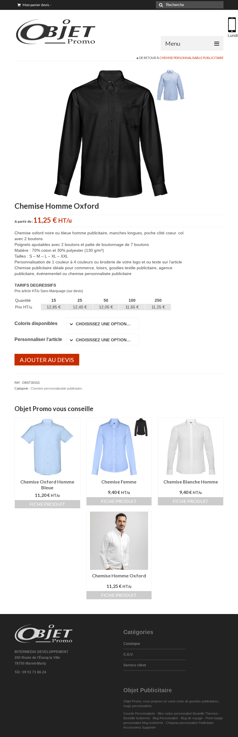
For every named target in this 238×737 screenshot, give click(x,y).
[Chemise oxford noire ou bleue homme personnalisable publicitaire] (119, 133)
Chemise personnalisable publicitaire (191, 58)
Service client (134, 665)
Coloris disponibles (36, 323)
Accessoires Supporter (139, 727)
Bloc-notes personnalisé (175, 713)
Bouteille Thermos (205, 713)
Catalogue (131, 644)
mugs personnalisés (137, 706)
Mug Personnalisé (165, 718)
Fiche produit (47, 504)
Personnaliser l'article (38, 339)
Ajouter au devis (47, 359)
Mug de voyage (192, 718)
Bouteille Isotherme (137, 718)
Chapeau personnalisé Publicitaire (190, 722)
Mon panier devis (36, 5)
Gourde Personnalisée (139, 713)
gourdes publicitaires (203, 701)
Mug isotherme (152, 722)
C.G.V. (128, 654)
